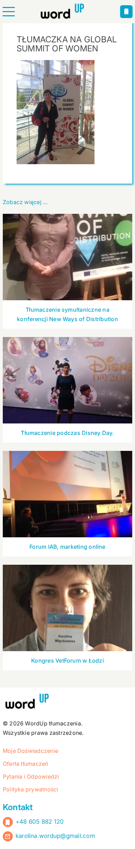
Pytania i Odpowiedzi (31, 776)
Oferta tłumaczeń (25, 763)
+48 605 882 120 (40, 821)
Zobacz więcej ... (25, 202)
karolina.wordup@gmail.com (55, 835)
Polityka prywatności (30, 789)
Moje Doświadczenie (30, 750)
